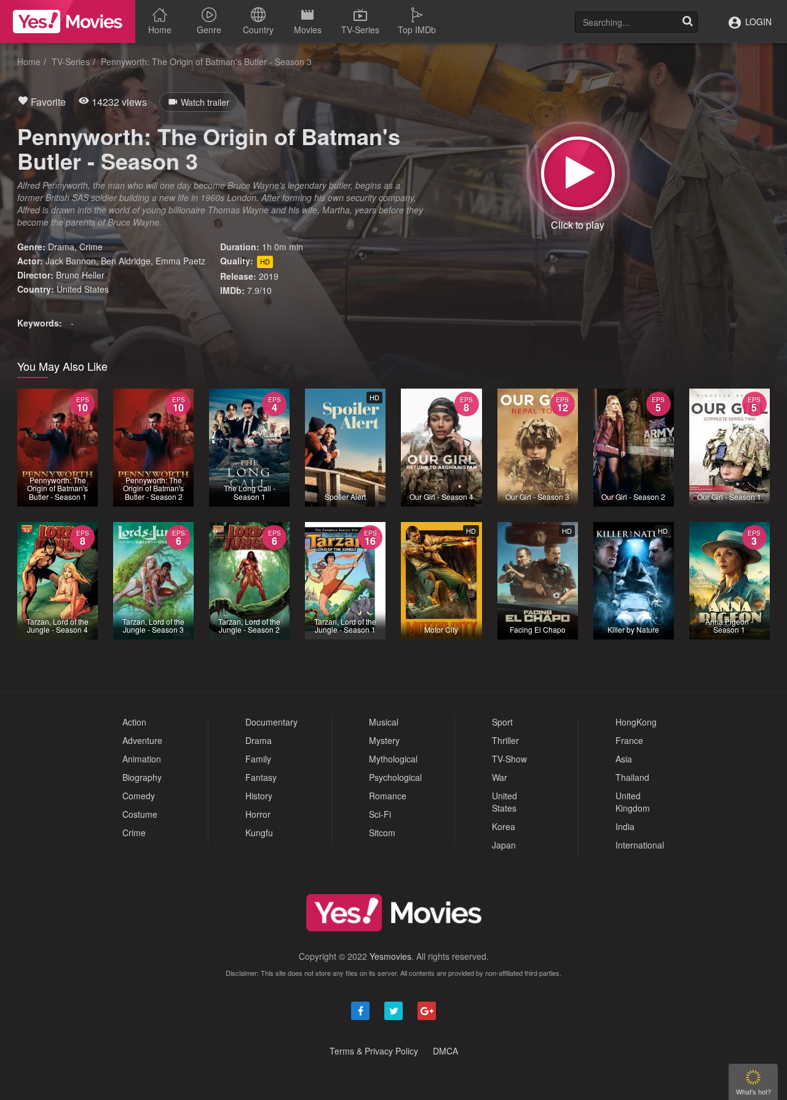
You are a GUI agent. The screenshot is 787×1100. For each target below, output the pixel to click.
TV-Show (509, 759)
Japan (504, 845)
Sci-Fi (380, 814)
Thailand (632, 777)
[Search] (687, 22)
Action (134, 722)
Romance (387, 795)
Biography (142, 777)
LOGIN (757, 21)
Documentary (271, 722)
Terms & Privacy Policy (374, 1051)
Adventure (142, 740)
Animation (141, 759)
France (629, 740)
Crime (91, 246)
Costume (139, 814)
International (639, 845)
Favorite (47, 102)
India (625, 826)
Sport (502, 722)
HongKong (636, 722)
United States (83, 289)
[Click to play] (578, 173)
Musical (383, 722)
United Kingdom (632, 801)
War (499, 777)
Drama (61, 246)
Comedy (138, 795)
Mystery (384, 740)
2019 (269, 276)
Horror (258, 814)
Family (258, 759)
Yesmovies (390, 956)
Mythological (393, 759)
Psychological (395, 777)
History (258, 795)
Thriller (505, 740)
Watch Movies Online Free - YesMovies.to (67, 21)
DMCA (445, 1051)
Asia (623, 759)
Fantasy (261, 777)
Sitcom (382, 832)
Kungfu (259, 832)
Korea (503, 826)
